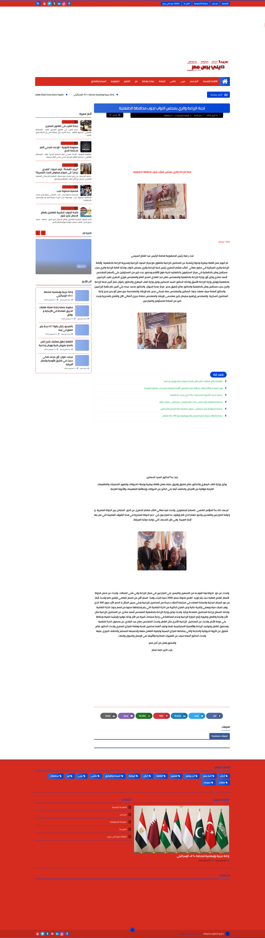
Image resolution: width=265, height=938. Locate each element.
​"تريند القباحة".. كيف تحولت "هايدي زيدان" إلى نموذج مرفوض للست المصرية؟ (57, 171)
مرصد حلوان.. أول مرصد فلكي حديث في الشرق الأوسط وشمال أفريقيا (56, 360)
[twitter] (49, 3)
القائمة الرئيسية (210, 81)
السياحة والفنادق (98, 81)
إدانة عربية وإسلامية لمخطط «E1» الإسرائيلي (128, 95)
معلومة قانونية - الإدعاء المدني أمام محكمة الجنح (59, 149)
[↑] (132, 930)
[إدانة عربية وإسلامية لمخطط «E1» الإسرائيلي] (82, 295)
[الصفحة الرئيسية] (225, 81)
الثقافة (159, 776)
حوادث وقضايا (148, 81)
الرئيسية (225, 3)
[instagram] (64, 3)
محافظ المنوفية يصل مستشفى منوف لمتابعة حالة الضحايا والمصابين (191, 409)
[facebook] (69, 3)
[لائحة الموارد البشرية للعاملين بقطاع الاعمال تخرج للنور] (85, 211)
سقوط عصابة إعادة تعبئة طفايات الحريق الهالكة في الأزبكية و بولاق (67, 95)
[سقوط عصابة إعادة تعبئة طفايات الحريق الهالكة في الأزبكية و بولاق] (82, 310)
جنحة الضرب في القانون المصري (61, 125)
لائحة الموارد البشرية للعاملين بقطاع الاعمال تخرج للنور (59, 214)
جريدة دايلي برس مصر (190, 933)
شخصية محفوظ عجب (67, 191)
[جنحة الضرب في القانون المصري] (85, 125)
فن (136, 81)
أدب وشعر (190, 776)
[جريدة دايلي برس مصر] (207, 64)
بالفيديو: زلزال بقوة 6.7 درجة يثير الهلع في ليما (56, 328)
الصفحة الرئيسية (182, 115)
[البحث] (38, 3)
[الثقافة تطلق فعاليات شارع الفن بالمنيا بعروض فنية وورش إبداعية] (82, 345)
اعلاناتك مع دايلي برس (171, 3)
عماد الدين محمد (221, 860)
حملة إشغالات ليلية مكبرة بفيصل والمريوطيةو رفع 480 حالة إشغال (192, 416)
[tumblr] (54, 3)
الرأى (146, 776)
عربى (183, 81)
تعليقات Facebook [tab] (220, 736)
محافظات (167, 115)
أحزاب (222, 776)
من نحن (215, 3)
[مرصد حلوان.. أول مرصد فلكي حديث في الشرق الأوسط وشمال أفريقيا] (82, 360)
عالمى (173, 81)
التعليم (127, 81)
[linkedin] (59, 3)
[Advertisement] (132, 35)
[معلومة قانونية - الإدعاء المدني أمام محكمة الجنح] (85, 146)
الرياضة (162, 81)
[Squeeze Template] (227, 933)
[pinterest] (52, 934)
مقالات (222, 782)
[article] (63, 256)
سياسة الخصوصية (201, 3)
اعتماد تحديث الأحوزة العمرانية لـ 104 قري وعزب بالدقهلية (196, 395)
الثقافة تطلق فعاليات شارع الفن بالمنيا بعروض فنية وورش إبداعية (193, 381)
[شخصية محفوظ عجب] (85, 190)
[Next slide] (38, 233)
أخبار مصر (194, 81)
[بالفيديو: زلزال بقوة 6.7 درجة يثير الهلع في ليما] (82, 329)
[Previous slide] (43, 233)
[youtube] (44, 3)
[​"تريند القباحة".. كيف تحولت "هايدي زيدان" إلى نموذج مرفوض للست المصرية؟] (85, 168)
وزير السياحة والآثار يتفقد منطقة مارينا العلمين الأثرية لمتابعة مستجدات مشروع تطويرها (183, 388)
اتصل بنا (187, 3)
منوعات (207, 782)
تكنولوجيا (115, 81)
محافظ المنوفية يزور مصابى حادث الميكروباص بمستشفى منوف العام (191, 402)
